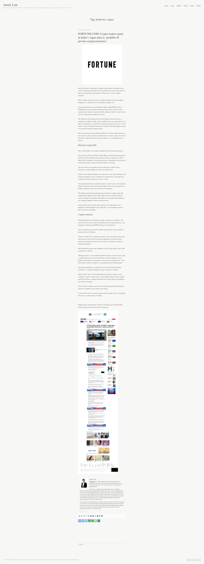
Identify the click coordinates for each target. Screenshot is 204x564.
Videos (186, 6)
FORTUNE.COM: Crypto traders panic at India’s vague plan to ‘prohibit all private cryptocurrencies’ (101, 37)
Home (166, 6)
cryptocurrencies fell (93, 100)
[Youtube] (102, 516)
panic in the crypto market (115, 91)
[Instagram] (84, 516)
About (172, 6)
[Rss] (88, 516)
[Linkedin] (79, 516)
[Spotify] (97, 516)
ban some (106, 93)
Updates (179, 6)
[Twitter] (86, 516)
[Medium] (93, 516)
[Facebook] (82, 516)
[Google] (99, 516)
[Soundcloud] (95, 516)
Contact (198, 6)
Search (192, 6)
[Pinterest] (91, 516)
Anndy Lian (10, 5)
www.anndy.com (83, 511)
